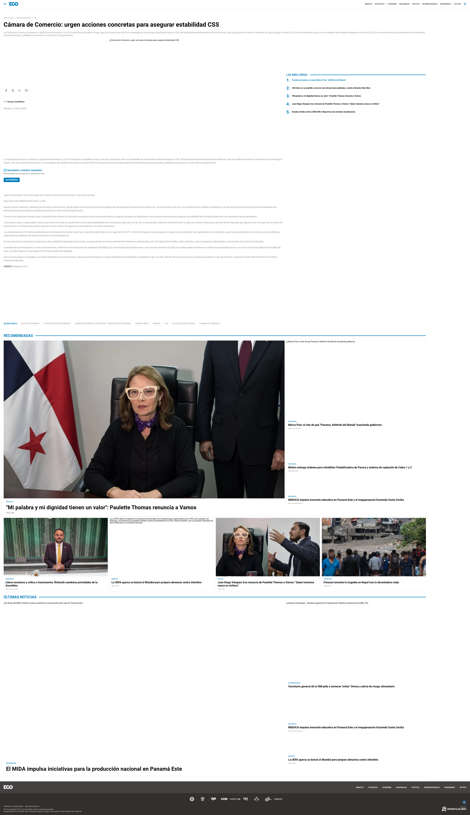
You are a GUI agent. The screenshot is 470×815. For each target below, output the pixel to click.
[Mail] (26, 90)
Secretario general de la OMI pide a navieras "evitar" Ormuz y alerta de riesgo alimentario (341, 686)
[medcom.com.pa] (278, 801)
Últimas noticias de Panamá (57, 323)
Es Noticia (379, 4)
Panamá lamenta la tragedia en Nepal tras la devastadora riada (361, 582)
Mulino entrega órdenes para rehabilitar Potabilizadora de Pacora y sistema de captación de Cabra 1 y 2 (350, 467)
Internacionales (430, 4)
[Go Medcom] (235, 801)
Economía (392, 4)
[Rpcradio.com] (245, 801)
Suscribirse (12, 180)
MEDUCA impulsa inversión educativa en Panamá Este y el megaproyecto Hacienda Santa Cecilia (346, 499)
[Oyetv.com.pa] (213, 801)
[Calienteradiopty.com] (256, 801)
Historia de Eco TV (32, 806)
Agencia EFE (115, 586)
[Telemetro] (192, 801)
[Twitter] (13, 90)
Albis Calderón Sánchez (295, 503)
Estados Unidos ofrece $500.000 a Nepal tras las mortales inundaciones (323, 112)
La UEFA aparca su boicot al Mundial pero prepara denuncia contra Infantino (156, 582)
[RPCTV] (202, 801)
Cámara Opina (141, 323)
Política (416, 4)
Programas (445, 4)
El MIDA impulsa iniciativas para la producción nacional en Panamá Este (94, 769)
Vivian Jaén (10, 513)
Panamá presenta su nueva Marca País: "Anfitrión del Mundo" (319, 80)
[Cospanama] (224, 801)
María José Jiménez (294, 428)
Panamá (156, 323)
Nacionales (404, 4)
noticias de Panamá (30, 323)
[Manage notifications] (464, 802)
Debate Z (368, 4)
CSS (166, 323)
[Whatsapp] (19, 90)
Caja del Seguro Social (184, 323)
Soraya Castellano (15, 101)
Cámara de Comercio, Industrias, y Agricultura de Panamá (103, 323)
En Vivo (457, 4)
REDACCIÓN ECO (293, 471)
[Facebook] (6, 90)
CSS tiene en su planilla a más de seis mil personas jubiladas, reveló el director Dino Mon (331, 88)
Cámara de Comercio (209, 323)
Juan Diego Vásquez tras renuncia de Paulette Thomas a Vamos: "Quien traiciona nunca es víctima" (335, 104)
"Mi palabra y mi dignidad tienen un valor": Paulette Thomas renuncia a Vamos (326, 96)
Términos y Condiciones (13, 806)
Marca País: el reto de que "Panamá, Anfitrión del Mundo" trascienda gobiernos (335, 424)
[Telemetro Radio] (267, 801)
